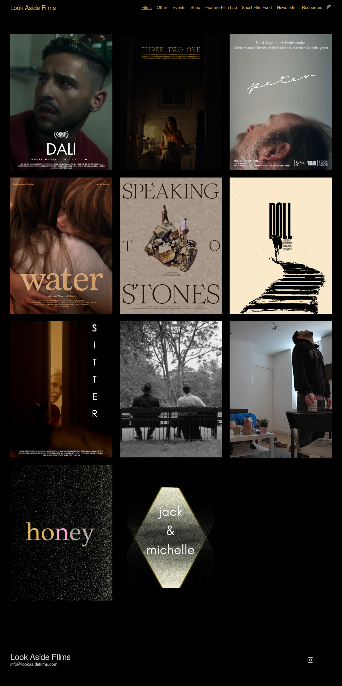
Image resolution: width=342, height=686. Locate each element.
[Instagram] (329, 7)
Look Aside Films (33, 7)
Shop (195, 7)
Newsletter (287, 7)
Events (179, 7)
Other (162, 7)
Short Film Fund (257, 7)
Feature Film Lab (221, 7)
